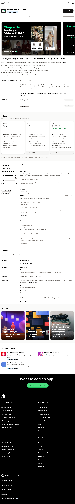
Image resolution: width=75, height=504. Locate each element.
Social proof (24, 100)
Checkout (23, 93)
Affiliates (41, 460)
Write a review (7, 190)
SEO (39, 424)
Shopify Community (7, 449)
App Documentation (26, 263)
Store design (5, 421)
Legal (40, 463)
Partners (41, 456)
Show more (24, 215)
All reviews (6, 193)
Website (22, 270)
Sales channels (6, 407)
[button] (19, 356)
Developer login (6, 480)
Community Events (7, 453)
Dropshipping (42, 407)
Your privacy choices (8, 498)
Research (4, 460)
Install (68, 11)
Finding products (7, 410)
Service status (43, 466)
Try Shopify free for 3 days (37, 385)
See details (23, 301)
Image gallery (24, 106)
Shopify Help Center (8, 443)
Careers (40, 446)
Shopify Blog (5, 456)
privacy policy (32, 282)
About (40, 443)
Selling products (6, 414)
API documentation (7, 446)
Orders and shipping (8, 417)
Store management (7, 427)
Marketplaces (42, 410)
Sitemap (4, 494)
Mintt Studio (41, 18)
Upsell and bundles (44, 417)
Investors (41, 449)
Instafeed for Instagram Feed (52, 352)
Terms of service (6, 485)
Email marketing (43, 421)
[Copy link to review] (27, 164)
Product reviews (43, 414)
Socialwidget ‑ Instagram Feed (15, 362)
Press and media (43, 453)
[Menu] (73, 3)
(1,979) (32, 18)
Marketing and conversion (10, 424)
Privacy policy (24, 260)
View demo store (68, 16)
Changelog (37, 276)
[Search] (69, 3)
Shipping (41, 427)
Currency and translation (46, 431)
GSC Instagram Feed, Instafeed (15, 352)
